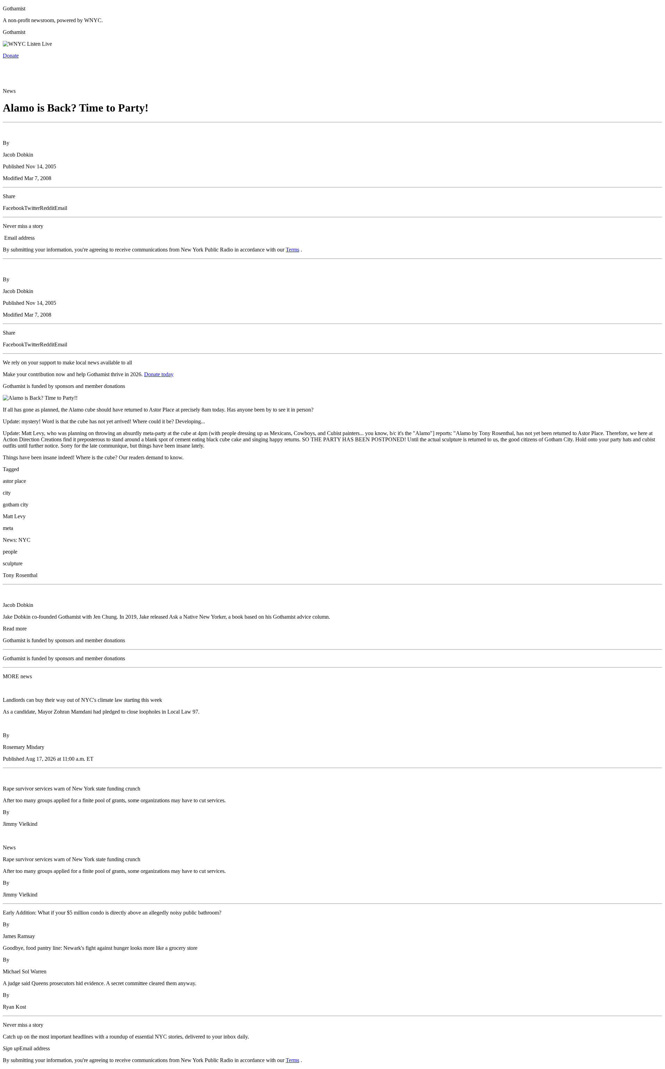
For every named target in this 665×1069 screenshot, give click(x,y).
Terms (292, 250)
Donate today (159, 374)
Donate (11, 56)
